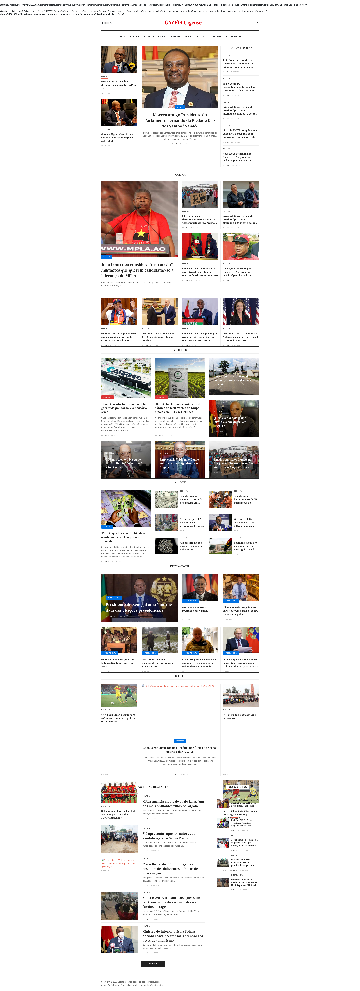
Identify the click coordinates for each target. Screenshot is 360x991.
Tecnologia (215, 36)
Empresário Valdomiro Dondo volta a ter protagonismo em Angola (179, 463)
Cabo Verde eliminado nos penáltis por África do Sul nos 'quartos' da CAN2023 (180, 750)
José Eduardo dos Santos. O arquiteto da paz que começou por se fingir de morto (244, 844)
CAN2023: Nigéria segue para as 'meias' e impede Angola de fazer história (118, 718)
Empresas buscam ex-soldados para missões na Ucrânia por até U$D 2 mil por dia (244, 883)
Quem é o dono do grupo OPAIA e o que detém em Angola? (230, 422)
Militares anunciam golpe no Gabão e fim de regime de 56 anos (117, 663)
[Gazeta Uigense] (183, 23)
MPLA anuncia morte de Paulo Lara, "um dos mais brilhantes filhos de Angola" (173, 803)
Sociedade (135, 36)
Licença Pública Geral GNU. (152, 985)
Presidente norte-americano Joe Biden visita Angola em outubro (158, 337)
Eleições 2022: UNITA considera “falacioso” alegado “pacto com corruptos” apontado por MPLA (243, 826)
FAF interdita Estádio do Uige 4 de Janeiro (240, 716)
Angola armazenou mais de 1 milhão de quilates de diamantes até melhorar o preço (191, 549)
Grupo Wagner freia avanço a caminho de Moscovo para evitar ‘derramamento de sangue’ (199, 664)
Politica (120, 36)
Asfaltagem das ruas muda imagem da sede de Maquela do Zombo (232, 380)
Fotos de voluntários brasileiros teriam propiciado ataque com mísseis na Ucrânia (242, 864)
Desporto (175, 36)
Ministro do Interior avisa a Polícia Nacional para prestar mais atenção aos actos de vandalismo (173, 936)
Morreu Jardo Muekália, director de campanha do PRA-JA (119, 85)
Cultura (200, 36)
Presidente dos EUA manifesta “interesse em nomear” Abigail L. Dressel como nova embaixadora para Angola (240, 338)
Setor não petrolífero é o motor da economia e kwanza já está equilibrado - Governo (192, 525)
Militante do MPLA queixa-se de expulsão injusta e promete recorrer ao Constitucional (119, 337)
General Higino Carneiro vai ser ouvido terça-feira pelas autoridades (117, 137)
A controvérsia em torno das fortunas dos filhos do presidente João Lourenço (244, 803)
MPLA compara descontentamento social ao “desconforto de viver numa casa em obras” (239, 88)
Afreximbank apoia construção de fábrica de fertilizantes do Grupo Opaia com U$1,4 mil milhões (178, 408)
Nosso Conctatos (234, 36)
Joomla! (105, 985)
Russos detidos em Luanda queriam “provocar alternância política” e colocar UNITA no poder (240, 112)
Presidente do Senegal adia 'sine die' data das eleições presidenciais (139, 607)
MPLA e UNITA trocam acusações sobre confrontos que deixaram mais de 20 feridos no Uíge (172, 902)
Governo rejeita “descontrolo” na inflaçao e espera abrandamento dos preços (245, 525)
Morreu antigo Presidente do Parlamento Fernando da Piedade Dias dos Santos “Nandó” (180, 120)
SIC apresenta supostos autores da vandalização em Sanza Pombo (169, 835)
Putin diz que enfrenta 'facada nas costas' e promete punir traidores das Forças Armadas (240, 663)
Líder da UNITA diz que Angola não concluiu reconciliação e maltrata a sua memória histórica (200, 338)
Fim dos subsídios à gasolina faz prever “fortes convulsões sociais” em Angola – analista (234, 463)
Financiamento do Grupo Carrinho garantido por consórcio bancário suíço (124, 408)
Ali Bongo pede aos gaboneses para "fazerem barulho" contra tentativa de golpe (240, 611)
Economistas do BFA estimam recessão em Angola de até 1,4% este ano (245, 547)
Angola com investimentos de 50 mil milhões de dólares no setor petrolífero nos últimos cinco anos (245, 504)
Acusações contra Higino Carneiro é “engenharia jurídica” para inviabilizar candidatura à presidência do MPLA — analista (240, 160)
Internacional (114, 597)
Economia (149, 36)
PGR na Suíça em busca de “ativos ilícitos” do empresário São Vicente (126, 463)
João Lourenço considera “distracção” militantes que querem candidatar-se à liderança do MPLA (238, 65)
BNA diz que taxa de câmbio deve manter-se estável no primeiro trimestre (123, 537)
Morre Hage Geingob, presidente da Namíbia (195, 609)
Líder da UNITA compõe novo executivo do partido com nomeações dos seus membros (240, 133)
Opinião (162, 36)
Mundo (188, 36)
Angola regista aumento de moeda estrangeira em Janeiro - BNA (191, 501)
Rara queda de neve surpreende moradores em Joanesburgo (157, 663)
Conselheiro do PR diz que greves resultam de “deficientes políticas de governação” (170, 868)
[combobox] (257, 22)
